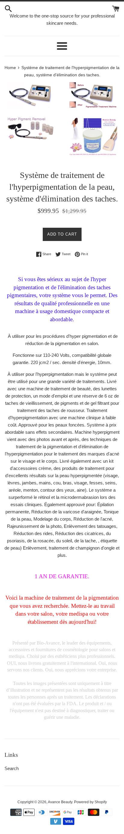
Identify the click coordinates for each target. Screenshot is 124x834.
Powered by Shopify (90, 802)
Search (12, 768)
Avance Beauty (60, 802)
